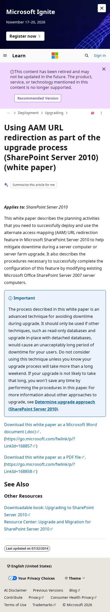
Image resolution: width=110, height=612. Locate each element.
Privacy (35, 597)
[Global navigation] (5, 55)
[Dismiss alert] (102, 8)
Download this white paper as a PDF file (42, 457)
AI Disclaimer (15, 590)
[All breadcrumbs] (8, 113)
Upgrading (54, 112)
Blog (73, 590)
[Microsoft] (55, 55)
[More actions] (101, 113)
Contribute (13, 597)
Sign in (100, 55)
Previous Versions (48, 590)
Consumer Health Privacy (72, 597)
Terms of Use (15, 604)
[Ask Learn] (93, 113)
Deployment (28, 112)
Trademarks (42, 604)
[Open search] (87, 55)
